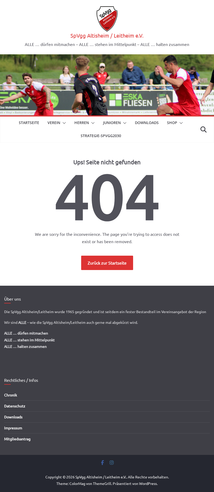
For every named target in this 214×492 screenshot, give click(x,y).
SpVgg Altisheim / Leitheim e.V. (107, 35)
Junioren (112, 122)
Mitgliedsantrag (17, 438)
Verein (53, 122)
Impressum (13, 427)
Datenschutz (14, 405)
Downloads (147, 122)
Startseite (29, 122)
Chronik (10, 395)
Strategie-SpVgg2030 (101, 135)
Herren (81, 122)
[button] (63, 123)
